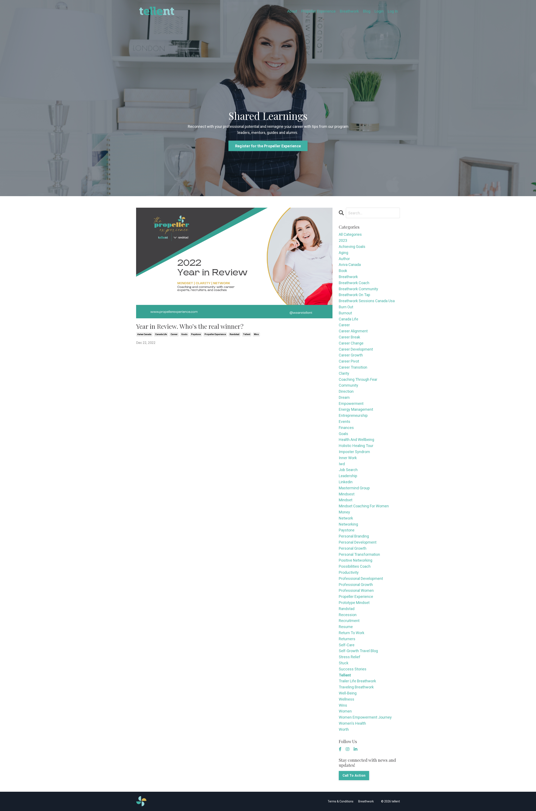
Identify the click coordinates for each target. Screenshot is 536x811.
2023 (343, 240)
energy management (356, 409)
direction (346, 391)
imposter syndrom (354, 452)
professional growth (356, 584)
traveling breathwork (356, 687)
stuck (343, 663)
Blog (366, 11)
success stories (352, 669)
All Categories (350, 234)
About (292, 11)
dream (344, 397)
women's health (352, 723)
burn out (346, 307)
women (345, 711)
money (344, 512)
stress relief (349, 657)
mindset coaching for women (364, 506)
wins (256, 334)
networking (348, 524)
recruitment (349, 620)
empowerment (351, 403)
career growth (351, 355)
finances (346, 427)
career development (356, 349)
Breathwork (349, 11)
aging (343, 252)
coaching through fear (358, 379)
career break (349, 337)
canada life (161, 334)
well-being (348, 693)
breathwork (348, 277)
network (346, 518)
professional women (356, 590)
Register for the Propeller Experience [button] (268, 146)
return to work (351, 633)
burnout (345, 313)
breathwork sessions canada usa (367, 301)
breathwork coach (354, 283)
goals (184, 334)
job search (348, 470)
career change (351, 343)
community (348, 385)
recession (348, 615)
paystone (196, 334)
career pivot (349, 361)
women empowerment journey (365, 717)
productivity (349, 572)
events (344, 421)
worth (344, 729)
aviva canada (144, 334)
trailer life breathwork (357, 681)
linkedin (346, 482)
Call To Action (354, 775)
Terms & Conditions (340, 801)
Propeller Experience (318, 11)
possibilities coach (355, 566)
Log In (393, 11)
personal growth (352, 548)
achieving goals (352, 246)
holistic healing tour (356, 445)
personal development (357, 542)
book (343, 270)
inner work (348, 458)
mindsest (346, 494)
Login (379, 11)
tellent (246, 334)
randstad (234, 334)
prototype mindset (354, 602)
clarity (344, 373)
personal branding (354, 536)
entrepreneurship (353, 415)
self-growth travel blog (358, 651)
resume (346, 626)
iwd (342, 464)
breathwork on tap (354, 295)
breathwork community (358, 289)
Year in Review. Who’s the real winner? (190, 326)
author (344, 259)
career (174, 334)
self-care (346, 645)
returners (347, 639)
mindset (345, 500)
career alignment (353, 331)
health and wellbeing (356, 439)
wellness (346, 699)
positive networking (355, 560)
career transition (353, 367)
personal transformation (359, 554)
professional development (361, 578)
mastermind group (354, 488)
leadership (348, 476)
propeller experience (215, 334)
